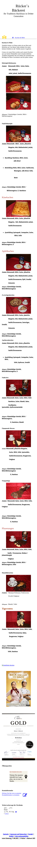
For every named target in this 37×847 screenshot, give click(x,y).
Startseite (6, 834)
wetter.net (7, 813)
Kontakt (30, 834)
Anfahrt (11, 836)
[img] (18, 17)
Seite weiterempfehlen (21, 836)
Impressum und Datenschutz (18, 834)
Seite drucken (10, 665)
